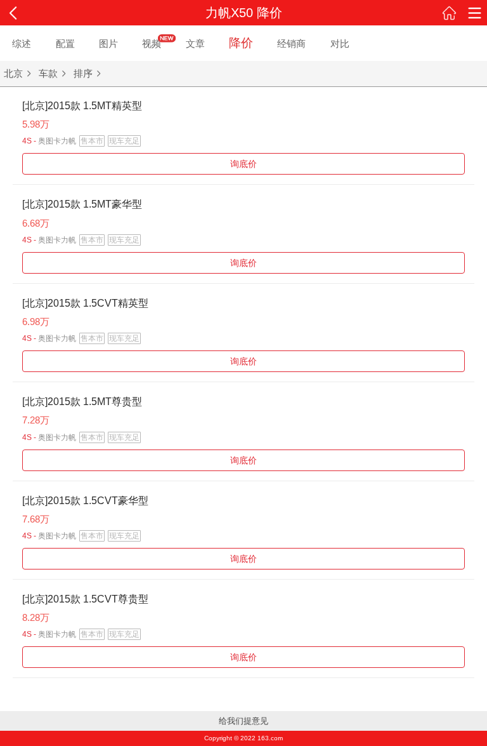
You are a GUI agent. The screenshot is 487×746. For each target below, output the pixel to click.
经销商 (291, 43)
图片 (108, 43)
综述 (21, 43)
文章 (195, 43)
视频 (151, 43)
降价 (241, 43)
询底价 (243, 164)
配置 (65, 43)
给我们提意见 (243, 721)
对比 (339, 43)
